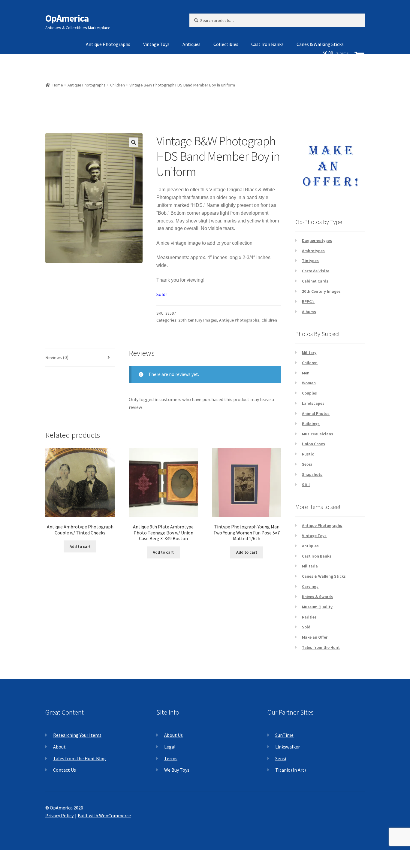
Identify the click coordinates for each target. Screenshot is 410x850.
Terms (170, 758)
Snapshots (312, 474)
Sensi (280, 758)
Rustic (308, 454)
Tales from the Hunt (321, 647)
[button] (133, 142)
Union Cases (313, 443)
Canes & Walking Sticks (324, 576)
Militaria (310, 566)
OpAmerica (67, 18)
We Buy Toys (176, 770)
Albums (309, 311)
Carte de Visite (315, 271)
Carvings (310, 586)
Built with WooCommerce (104, 815)
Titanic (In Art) (290, 770)
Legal (170, 747)
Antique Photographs (108, 44)
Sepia (307, 464)
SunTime (284, 735)
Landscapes (313, 403)
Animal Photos (316, 413)
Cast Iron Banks (267, 44)
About (59, 747)
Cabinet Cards (315, 281)
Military (309, 352)
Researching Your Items (77, 735)
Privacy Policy (59, 815)
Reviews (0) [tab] (56, 357)
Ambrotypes (313, 250)
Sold (306, 627)
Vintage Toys (156, 44)
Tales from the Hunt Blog (79, 758)
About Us (173, 735)
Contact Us (64, 770)
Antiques (191, 44)
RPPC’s (308, 301)
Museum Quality (317, 607)
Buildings (311, 423)
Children (269, 320)
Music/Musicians (317, 434)
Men (305, 373)
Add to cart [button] (80, 546)
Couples (309, 393)
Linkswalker (287, 747)
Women (309, 383)
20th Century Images (197, 320)
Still (306, 484)
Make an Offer (314, 637)
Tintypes (310, 260)
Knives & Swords (317, 596)
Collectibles (225, 44)
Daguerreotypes (317, 240)
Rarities (309, 617)
